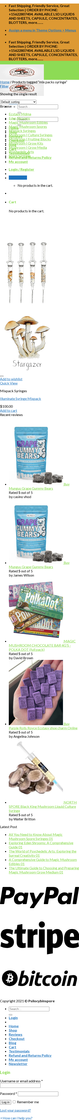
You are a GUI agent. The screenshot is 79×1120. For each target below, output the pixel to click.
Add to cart (8, 410)
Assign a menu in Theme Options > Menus (42, 30)
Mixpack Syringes (22, 131)
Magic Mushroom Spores (28, 126)
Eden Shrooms (19, 118)
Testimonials (19, 1051)
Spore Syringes (20, 156)
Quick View (9, 383)
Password (8, 1093)
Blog (12, 1043)
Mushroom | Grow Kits (26, 143)
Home (4, 82)
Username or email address (21, 1081)
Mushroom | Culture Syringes (30, 135)
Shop (13, 1030)
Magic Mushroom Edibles (28, 122)
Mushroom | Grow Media (28, 147)
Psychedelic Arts (21, 151)
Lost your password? (15, 1110)
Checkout (17, 1038)
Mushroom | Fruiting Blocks (30, 139)
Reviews (15, 1034)
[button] (16, 1118)
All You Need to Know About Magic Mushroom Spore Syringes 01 (36, 836)
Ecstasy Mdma (20, 114)
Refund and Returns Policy (30, 1055)
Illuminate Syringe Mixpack (20, 398)
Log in (5, 1102)
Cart (12, 1047)
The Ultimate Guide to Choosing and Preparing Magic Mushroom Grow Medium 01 (44, 870)
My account (18, 161)
